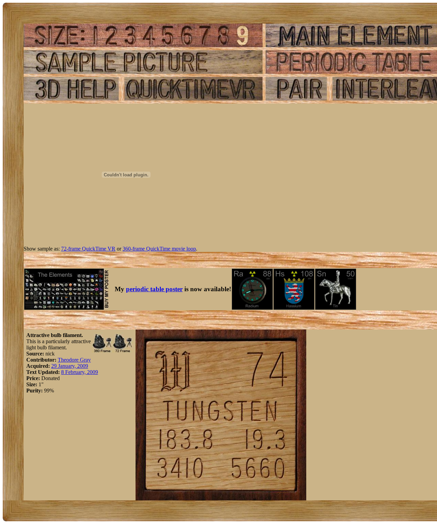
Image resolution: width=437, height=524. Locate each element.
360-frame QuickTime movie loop (159, 249)
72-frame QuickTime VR (88, 249)
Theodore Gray (74, 360)
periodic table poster (154, 289)
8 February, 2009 (79, 372)
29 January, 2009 (69, 366)
